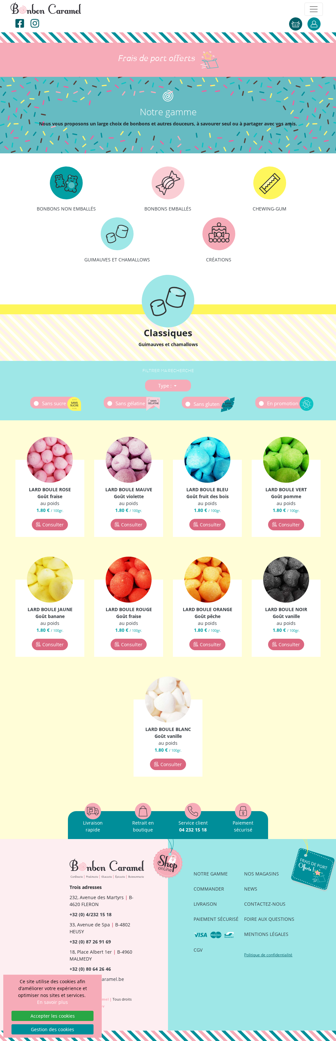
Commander (209, 889)
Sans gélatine (131, 403)
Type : (165, 385)
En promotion (283, 403)
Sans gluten (207, 404)
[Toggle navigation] (313, 9)
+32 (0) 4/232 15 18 (91, 914)
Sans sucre (54, 403)
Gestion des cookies (52, 1029)
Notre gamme (211, 874)
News (250, 889)
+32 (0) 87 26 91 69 (90, 942)
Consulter (53, 524)
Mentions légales (266, 934)
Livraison (205, 904)
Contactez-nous (264, 904)
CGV (198, 950)
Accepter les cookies (53, 1016)
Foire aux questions (269, 919)
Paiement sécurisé (216, 919)
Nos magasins (261, 874)
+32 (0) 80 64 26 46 (90, 969)
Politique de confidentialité (268, 955)
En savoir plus (52, 1002)
